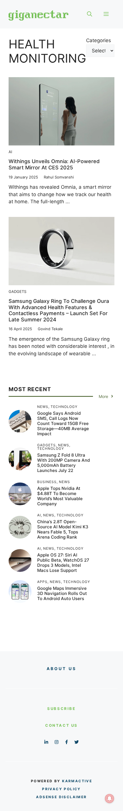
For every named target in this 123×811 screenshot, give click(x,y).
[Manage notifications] (109, 798)
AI (10, 151)
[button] (89, 14)
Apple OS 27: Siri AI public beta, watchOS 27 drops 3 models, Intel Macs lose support (63, 562)
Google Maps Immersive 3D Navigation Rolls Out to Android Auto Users (62, 593)
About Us (62, 668)
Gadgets (17, 291)
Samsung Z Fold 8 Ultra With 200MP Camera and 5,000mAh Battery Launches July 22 (63, 462)
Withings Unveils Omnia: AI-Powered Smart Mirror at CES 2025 (54, 164)
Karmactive (77, 781)
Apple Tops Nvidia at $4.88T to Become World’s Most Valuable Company (60, 496)
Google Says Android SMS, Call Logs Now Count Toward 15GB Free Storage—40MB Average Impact (63, 423)
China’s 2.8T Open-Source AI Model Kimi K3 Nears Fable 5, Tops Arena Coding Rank (62, 529)
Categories (98, 40)
